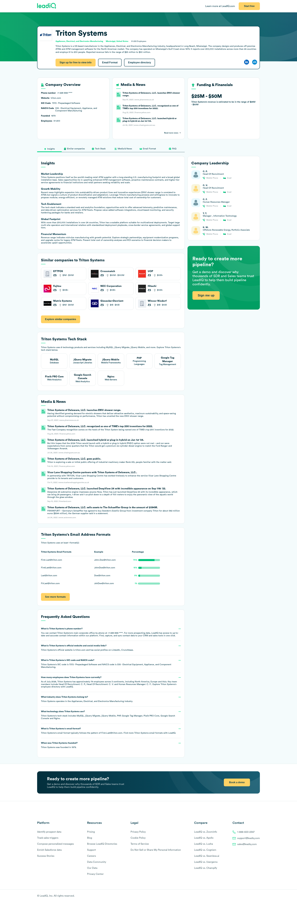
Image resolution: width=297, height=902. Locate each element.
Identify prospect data (49, 832)
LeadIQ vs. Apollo (203, 838)
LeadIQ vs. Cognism (205, 850)
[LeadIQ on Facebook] (251, 896)
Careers (91, 856)
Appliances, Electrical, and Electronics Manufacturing (97, 701)
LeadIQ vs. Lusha (203, 844)
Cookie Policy (138, 838)
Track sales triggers (47, 838)
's (106, 663)
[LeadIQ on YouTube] (258, 896)
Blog (89, 838)
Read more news (171, 133)
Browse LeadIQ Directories (102, 844)
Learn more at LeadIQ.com (220, 6)
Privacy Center (95, 874)
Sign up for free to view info (76, 62)
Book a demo (237, 782)
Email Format (110, 62)
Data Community (96, 862)
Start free (249, 6)
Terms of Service (140, 844)
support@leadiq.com (248, 838)
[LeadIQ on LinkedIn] (255, 896)
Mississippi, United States (117, 41)
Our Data (92, 868)
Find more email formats (143, 733)
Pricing (91, 832)
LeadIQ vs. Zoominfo (205, 832)
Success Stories (45, 856)
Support (91, 850)
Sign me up (206, 295)
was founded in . (59, 745)
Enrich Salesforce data (49, 850)
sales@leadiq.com (247, 844)
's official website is (87, 648)
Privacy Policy (138, 832)
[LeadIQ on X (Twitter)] (253, 896)
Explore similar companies (60, 319)
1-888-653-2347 (246, 832)
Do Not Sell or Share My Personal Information (156, 850)
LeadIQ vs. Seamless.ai (206, 856)
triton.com (80, 650)
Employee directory (139, 62)
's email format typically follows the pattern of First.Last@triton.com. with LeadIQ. (108, 731)
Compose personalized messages (55, 844)
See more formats (55, 597)
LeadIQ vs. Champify (205, 868)
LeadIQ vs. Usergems (205, 862)
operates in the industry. (87, 699)
